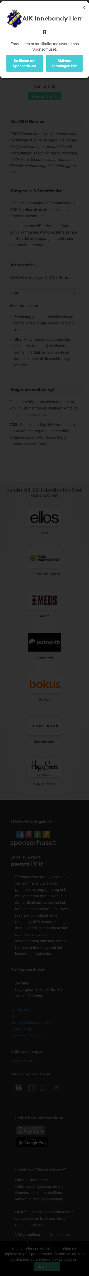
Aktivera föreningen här (64, 63)
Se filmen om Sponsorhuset (24, 63)
